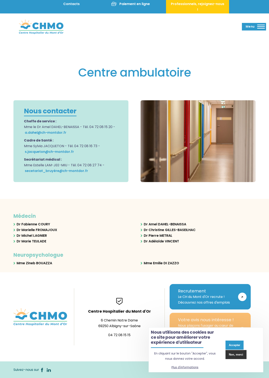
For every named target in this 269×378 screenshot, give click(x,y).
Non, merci (236, 354)
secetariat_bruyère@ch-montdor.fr (56, 170)
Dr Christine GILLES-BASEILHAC (170, 229)
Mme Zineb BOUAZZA (34, 263)
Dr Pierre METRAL (158, 235)
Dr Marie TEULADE (31, 241)
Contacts (71, 3)
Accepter (234, 345)
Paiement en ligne (134, 3)
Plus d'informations (184, 367)
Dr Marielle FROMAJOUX (37, 229)
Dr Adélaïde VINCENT (161, 241)
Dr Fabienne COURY (33, 224)
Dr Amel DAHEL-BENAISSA (165, 224)
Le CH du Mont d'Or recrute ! (204, 296)
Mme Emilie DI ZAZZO (161, 263)
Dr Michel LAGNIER (32, 235)
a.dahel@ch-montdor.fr (45, 132)
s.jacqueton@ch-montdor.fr (49, 151)
